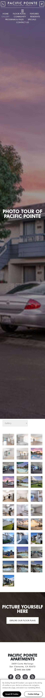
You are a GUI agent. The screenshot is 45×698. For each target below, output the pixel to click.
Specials (32, 19)
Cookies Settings (33, 694)
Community (20, 16)
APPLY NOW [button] (41, 4)
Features (34, 13)
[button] (10, 677)
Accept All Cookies (11, 694)
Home (5, 13)
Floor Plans (19, 13)
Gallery (5, 16)
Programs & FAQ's (14, 19)
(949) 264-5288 (3, 4)
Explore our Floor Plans (23, 620)
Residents (35, 16)
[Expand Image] (8, 439)
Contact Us (22, 22)
